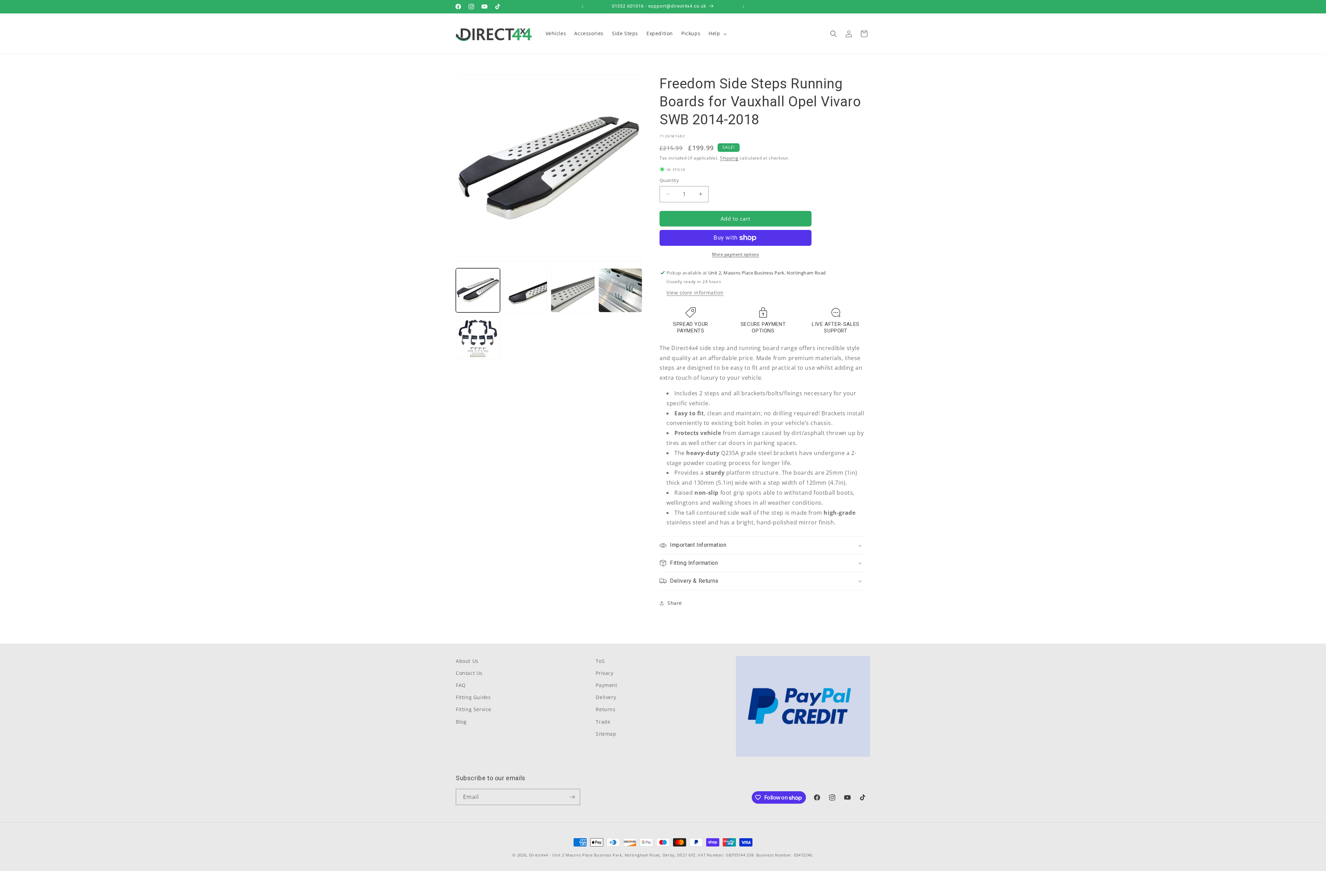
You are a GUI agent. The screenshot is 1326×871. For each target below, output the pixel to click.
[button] (716, 33)
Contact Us (469, 673)
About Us (467, 661)
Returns (605, 709)
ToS (600, 661)
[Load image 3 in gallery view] (573, 290)
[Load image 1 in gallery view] (478, 290)
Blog (461, 721)
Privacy (604, 673)
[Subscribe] (572, 797)
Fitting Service (473, 709)
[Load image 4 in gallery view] (620, 290)
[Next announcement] (743, 6)
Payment (606, 685)
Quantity (669, 180)
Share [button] (674, 603)
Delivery (606, 697)
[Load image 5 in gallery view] (478, 338)
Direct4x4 (538, 855)
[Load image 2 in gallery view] (525, 290)
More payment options (735, 254)
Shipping (729, 158)
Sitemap (606, 733)
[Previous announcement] (582, 6)
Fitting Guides (473, 697)
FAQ (461, 685)
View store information (694, 292)
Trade (603, 721)
